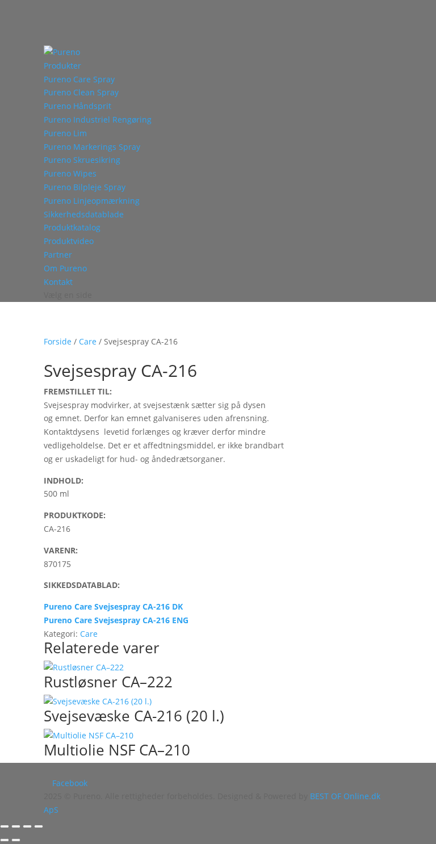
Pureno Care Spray (79, 79)
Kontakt (58, 281)
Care (88, 341)
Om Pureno (65, 268)
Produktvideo (69, 241)
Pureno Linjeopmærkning (92, 200)
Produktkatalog (72, 227)
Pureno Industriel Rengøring (98, 119)
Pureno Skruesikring (82, 159)
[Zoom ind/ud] (4, 826)
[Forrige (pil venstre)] (4, 840)
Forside (58, 341)
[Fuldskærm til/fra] (15, 826)
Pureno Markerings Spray (92, 146)
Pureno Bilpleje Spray (84, 187)
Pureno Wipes (70, 173)
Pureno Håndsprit (77, 105)
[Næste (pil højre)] (15, 840)
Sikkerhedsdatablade (84, 214)
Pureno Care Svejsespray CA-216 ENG (116, 620)
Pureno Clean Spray (81, 92)
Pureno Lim (65, 133)
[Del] (27, 826)
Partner (58, 254)
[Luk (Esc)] (38, 826)
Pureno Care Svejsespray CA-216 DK (113, 606)
